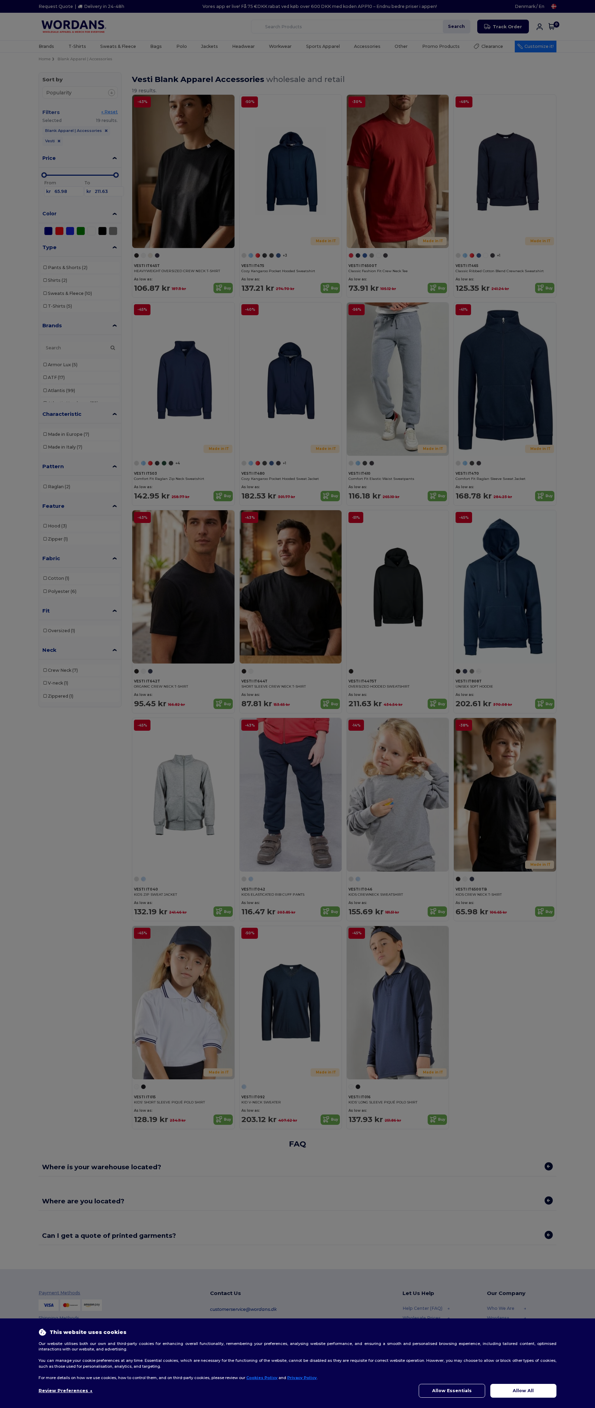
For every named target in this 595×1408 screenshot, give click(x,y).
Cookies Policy (262, 1377)
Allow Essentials (452, 1390)
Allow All (523, 1390)
